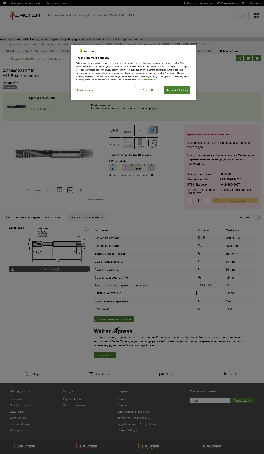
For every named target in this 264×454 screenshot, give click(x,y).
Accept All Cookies (177, 90)
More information (146, 80)
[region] (133, 72)
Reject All (148, 90)
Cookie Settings (85, 90)
